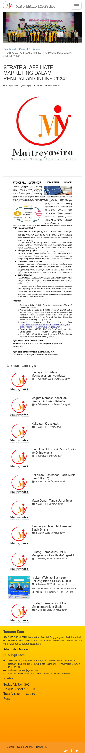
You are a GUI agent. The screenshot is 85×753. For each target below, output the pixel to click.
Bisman (36, 49)
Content (23, 49)
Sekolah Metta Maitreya (15, 649)
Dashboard (9, 49)
